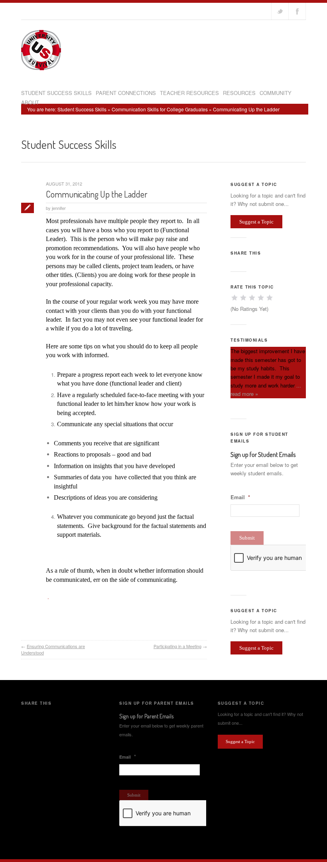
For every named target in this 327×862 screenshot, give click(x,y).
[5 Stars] (270, 298)
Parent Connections (126, 93)
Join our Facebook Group (297, 11)
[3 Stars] (252, 298)
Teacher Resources (189, 93)
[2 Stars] (243, 298)
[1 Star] (234, 298)
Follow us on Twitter (280, 11)
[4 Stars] (261, 298)
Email (240, 497)
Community (276, 93)
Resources (239, 93)
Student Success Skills (56, 93)
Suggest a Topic (256, 222)
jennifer (59, 208)
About (30, 102)
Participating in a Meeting (177, 646)
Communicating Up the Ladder (97, 194)
